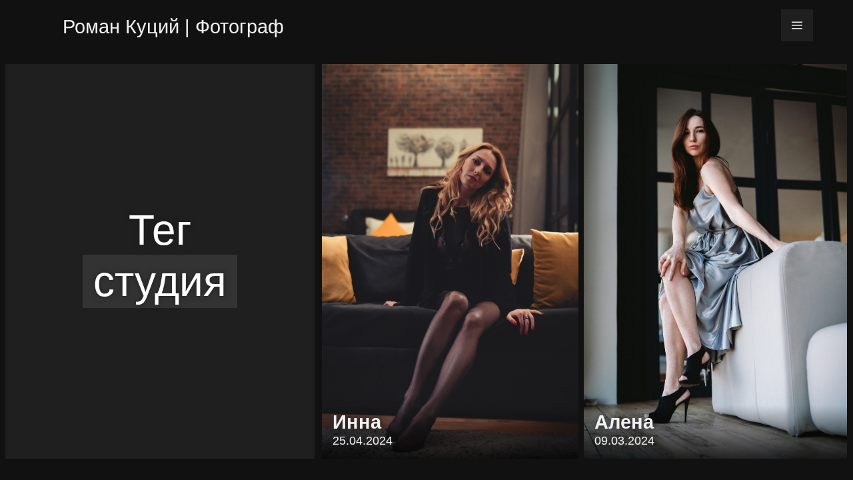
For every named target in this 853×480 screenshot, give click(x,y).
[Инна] (450, 261)
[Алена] (715, 261)
